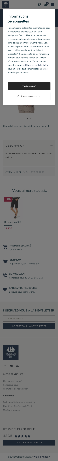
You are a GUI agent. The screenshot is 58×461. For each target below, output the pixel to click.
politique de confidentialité (35, 65)
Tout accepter (28, 86)
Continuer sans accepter (29, 96)
